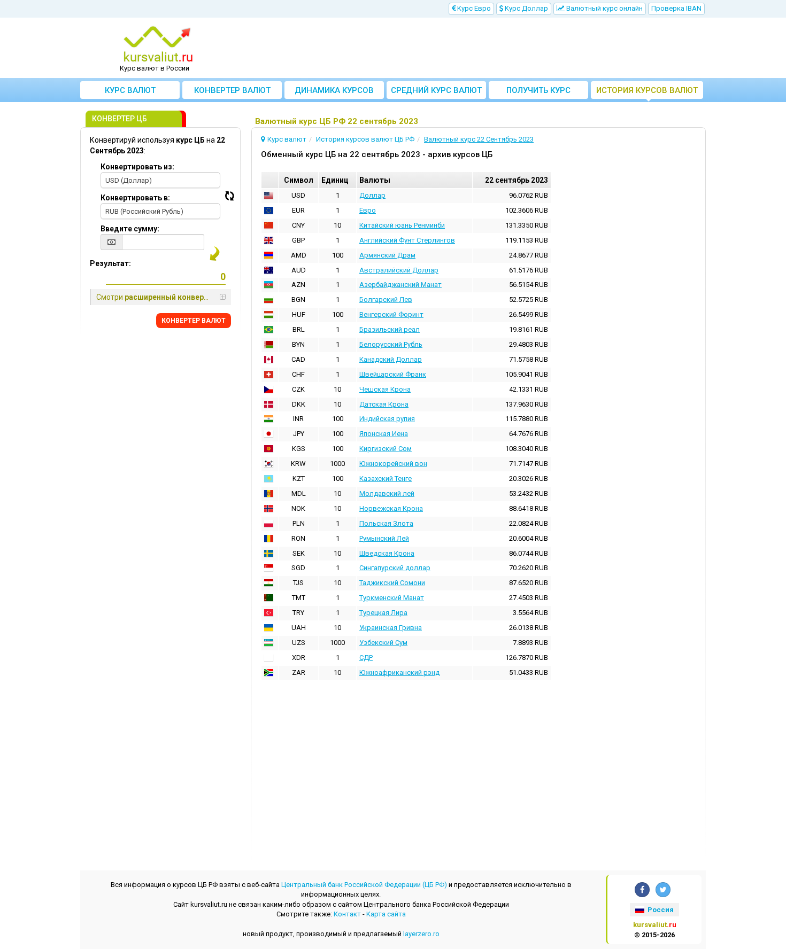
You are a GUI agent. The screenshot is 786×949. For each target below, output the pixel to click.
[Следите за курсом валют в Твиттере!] (663, 889)
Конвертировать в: (135, 197)
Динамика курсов (334, 90)
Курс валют (130, 90)
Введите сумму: (130, 228)
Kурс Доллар (525, 8)
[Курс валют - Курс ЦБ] (158, 44)
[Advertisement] (471, 48)
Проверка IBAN (676, 8)
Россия (660, 910)
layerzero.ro (421, 934)
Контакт (347, 914)
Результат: (110, 263)
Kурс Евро (473, 8)
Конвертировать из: (137, 166)
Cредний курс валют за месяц (436, 92)
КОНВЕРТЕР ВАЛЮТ (193, 320)
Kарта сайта (386, 914)
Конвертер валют (232, 90)
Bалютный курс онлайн (604, 8)
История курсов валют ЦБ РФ (647, 92)
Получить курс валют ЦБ (538, 92)
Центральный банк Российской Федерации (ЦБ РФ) (364, 885)
